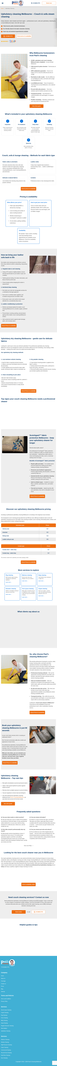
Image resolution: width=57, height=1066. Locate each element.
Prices (2, 986)
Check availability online (28, 884)
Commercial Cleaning (6, 1050)
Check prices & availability (24, 36)
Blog (2, 989)
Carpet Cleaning (4, 1012)
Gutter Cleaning (4, 1047)
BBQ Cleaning (4, 1020)
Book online (19, 911)
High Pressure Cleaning (6, 1044)
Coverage (3, 981)
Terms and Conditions (6, 998)
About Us (3, 978)
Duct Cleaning (4, 1058)
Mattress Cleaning (5, 1039)
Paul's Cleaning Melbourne (34, 1061)
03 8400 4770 (36, 3)
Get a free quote (36, 106)
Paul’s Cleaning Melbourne (17, 797)
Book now (49, 3)
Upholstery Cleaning (5, 1031)
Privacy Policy (4, 1001)
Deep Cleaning (4, 1023)
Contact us (3, 983)
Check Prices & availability (9, 325)
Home (2, 975)
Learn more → (41, 580)
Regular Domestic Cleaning (7, 1025)
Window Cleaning (5, 1042)
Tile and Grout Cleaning (6, 1052)
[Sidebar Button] (2, 3)
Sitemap (3, 991)
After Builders (4, 1028)
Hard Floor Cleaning (5, 1055)
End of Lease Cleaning (6, 1010)
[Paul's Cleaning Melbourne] (17, 3)
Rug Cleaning (4, 1015)
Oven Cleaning (4, 1017)
